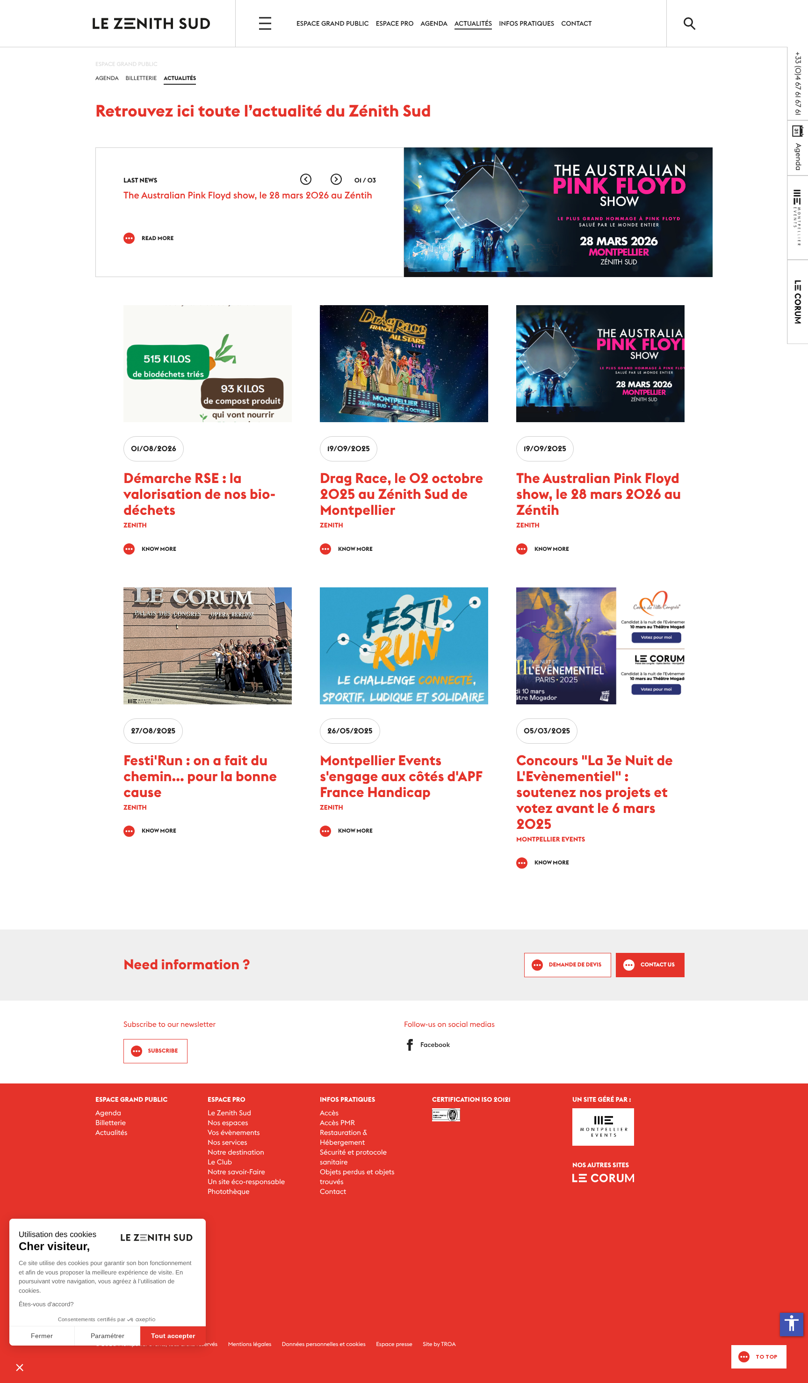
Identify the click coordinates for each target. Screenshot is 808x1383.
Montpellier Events (151, 23)
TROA (448, 1344)
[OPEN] (266, 23)
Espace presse (394, 1344)
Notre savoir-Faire (236, 1172)
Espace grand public (332, 23)
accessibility (791, 1323)
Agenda (434, 23)
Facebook (435, 1044)
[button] (336, 179)
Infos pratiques (526, 23)
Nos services (227, 1142)
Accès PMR (337, 1123)
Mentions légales (250, 1344)
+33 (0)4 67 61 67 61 (797, 83)
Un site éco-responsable (246, 1182)
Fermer (42, 1335)
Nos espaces (228, 1123)
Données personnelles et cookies (324, 1344)
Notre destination (236, 1152)
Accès (329, 1113)
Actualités (473, 23)
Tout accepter (173, 1335)
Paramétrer (107, 1335)
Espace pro (395, 23)
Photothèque (228, 1191)
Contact (576, 23)
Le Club (220, 1162)
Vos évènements (234, 1132)
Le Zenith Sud (229, 1113)
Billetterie (141, 78)
